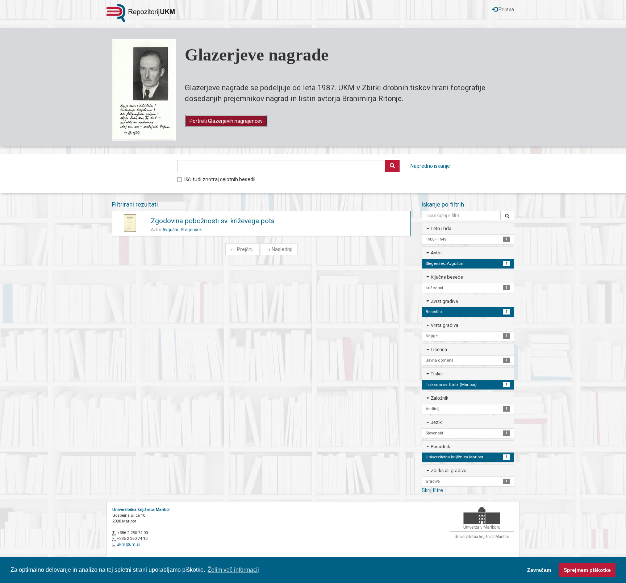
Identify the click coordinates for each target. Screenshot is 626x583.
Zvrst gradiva (444, 301)
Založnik (439, 398)
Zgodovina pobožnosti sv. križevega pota (213, 221)
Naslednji (279, 249)
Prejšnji (242, 249)
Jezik (436, 422)
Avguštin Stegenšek (182, 229)
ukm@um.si (128, 544)
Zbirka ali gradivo (449, 470)
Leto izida (441, 228)
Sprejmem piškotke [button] (587, 570)
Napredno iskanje (430, 166)
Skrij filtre (432, 490)
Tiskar (437, 373)
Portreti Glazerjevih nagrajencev (226, 121)
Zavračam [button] (539, 570)
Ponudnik (440, 446)
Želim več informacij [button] (233, 570)
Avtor (436, 252)
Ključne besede (447, 277)
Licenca (439, 349)
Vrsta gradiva (444, 325)
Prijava (505, 9)
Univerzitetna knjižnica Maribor (141, 509)
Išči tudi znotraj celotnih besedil (219, 179)
